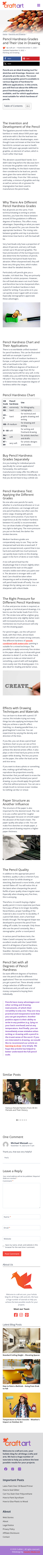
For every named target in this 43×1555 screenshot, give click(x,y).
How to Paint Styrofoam (13, 1497)
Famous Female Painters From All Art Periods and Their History (21, 1109)
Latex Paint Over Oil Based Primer (18, 1486)
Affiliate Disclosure (11, 1533)
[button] (12, 59)
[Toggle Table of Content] (26, 106)
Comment (8, 1181)
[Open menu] (40, 5)
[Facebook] (6, 1469)
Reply (6, 1157)
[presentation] (21, 1091)
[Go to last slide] (6, 1098)
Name (7, 1217)
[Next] (36, 1098)
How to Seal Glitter (11, 1490)
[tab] (17, 1120)
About (5, 1521)
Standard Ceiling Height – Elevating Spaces (21, 1355)
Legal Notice (8, 1525)
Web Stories (8, 1517)
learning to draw (13, 1045)
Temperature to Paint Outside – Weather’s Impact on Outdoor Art (21, 1420)
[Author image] (4, 47)
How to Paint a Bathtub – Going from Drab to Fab (21, 1387)
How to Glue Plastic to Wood (15, 1501)
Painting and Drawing (11, 53)
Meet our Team (21, 1309)
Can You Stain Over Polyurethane (17, 1493)
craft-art (12, 48)
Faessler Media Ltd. (32, 1552)
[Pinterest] (13, 1469)
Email (7, 1228)
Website (7, 1239)
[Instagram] (19, 1469)
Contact (6, 1537)
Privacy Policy (9, 1529)
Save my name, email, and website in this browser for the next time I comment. (21, 1246)
